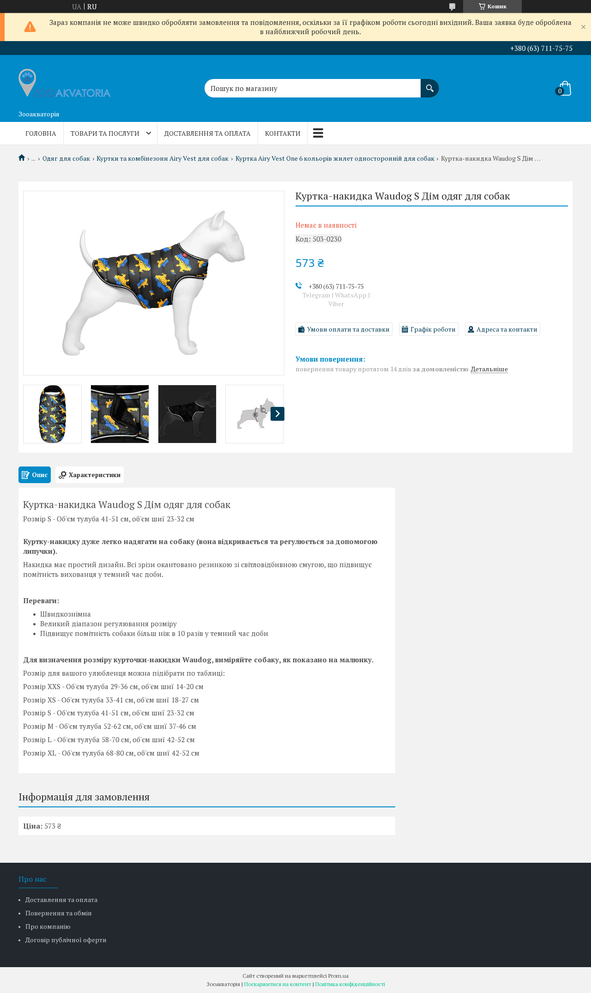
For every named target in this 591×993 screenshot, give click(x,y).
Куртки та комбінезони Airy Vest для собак (162, 158)
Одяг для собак (66, 158)
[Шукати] (430, 83)
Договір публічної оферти (66, 939)
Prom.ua (338, 975)
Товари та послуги (105, 133)
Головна (40, 133)
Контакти (283, 133)
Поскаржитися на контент (277, 984)
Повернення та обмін (58, 912)
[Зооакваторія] (64, 80)
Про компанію (48, 926)
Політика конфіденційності (350, 984)
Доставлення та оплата (207, 133)
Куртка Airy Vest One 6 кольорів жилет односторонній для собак (334, 158)
